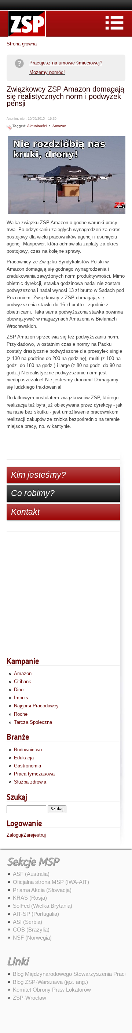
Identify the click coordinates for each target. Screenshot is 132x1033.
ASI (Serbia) (27, 922)
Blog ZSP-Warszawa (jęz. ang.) (50, 982)
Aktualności (37, 126)
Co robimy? (33, 493)
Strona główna (22, 44)
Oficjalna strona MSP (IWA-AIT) (51, 882)
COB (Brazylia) (31, 929)
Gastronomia (27, 766)
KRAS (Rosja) (30, 898)
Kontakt (25, 511)
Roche (20, 714)
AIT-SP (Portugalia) (36, 914)
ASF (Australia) (31, 874)
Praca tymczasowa (34, 774)
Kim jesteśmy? (38, 475)
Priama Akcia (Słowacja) (42, 890)
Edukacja (24, 757)
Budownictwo (28, 749)
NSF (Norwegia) (32, 937)
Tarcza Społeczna (33, 722)
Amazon (59, 126)
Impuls (21, 697)
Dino (18, 689)
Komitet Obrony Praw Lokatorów (52, 989)
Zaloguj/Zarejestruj (26, 835)
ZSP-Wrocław (29, 998)
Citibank (22, 681)
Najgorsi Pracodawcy (36, 705)
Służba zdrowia (30, 782)
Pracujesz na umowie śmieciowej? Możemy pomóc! (65, 67)
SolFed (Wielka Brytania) (42, 906)
